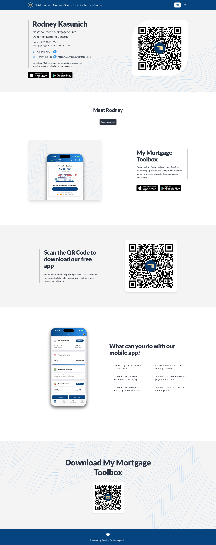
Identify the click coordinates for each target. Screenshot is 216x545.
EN (177, 5)
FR (185, 5)
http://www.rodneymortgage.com (74, 56)
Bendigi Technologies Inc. (114, 540)
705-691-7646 (43, 51)
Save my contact (108, 122)
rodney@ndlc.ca (44, 56)
